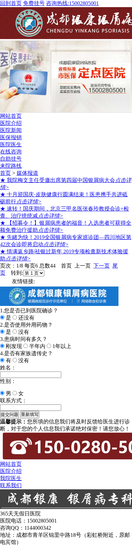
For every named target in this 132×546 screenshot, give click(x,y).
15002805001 (72, 3)
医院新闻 (11, 130)
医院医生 (11, 144)
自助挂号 (11, 159)
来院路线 (11, 166)
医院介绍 (11, 123)
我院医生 (11, 478)
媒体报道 (27, 173)
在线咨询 (11, 151)
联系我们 (11, 485)
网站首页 (11, 116)
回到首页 (11, 3)
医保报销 (11, 137)
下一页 (101, 266)
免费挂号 (34, 3)
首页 (5, 173)
